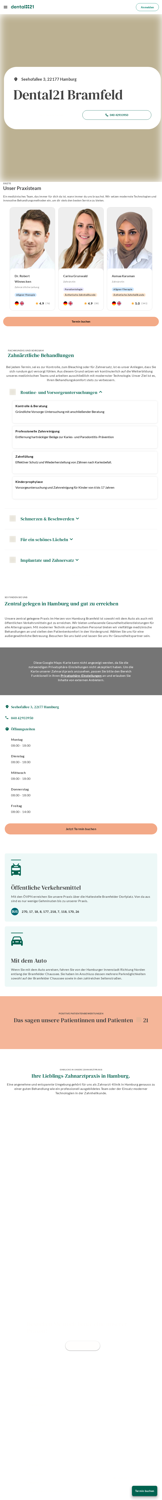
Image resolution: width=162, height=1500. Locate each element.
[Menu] (5, 7)
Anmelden (147, 7)
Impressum (35, 1474)
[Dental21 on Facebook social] (29, 1441)
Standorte (34, 1379)
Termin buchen (81, 321)
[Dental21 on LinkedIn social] (50, 1441)
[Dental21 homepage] (22, 7)
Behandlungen (37, 1388)
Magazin (33, 1431)
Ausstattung (36, 1422)
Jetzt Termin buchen (51, 115)
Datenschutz (36, 1465)
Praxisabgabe (36, 1405)
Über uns (33, 1414)
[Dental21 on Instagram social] (40, 1441)
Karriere (32, 1396)
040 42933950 (119, 115)
